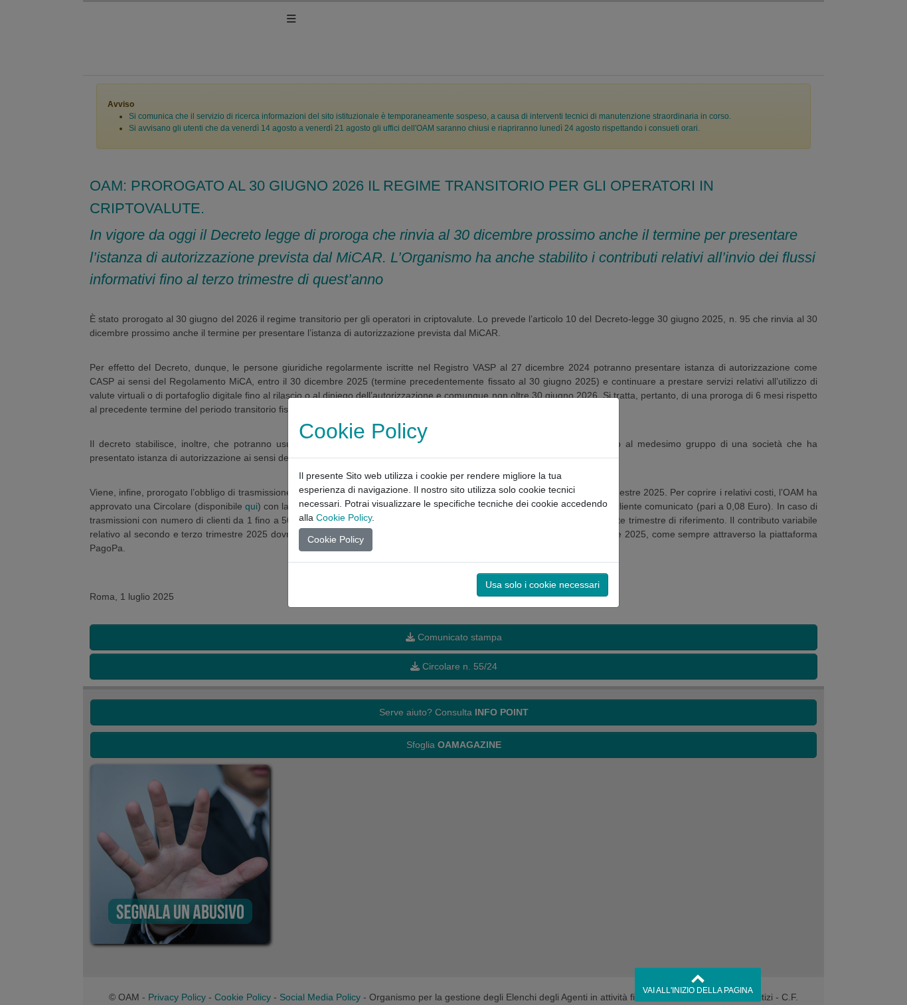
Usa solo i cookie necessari (542, 584)
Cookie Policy (344, 517)
